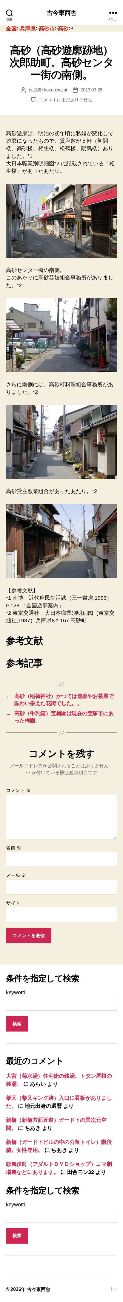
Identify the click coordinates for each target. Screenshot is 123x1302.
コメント (18, 790)
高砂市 (47, 29)
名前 (13, 847)
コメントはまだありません (65, 99)
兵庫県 (28, 29)
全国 (11, 29)
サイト (13, 903)
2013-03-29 (91, 89)
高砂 (63, 29)
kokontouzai (55, 89)
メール (16, 875)
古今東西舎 (62, 13)
